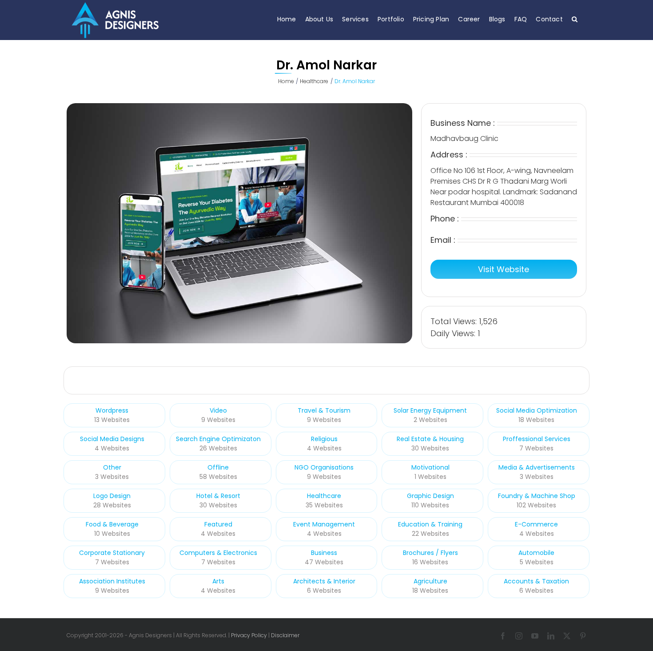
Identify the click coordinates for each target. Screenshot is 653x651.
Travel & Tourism (324, 410)
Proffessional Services (536, 438)
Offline (218, 467)
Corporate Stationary (112, 552)
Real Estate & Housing (430, 438)
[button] (574, 19)
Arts (218, 581)
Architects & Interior (324, 581)
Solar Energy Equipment (430, 410)
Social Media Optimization (536, 410)
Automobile (536, 552)
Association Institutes (112, 581)
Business (324, 552)
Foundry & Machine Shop (536, 495)
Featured (218, 524)
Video (218, 410)
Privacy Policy (249, 635)
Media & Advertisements (536, 467)
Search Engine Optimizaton (218, 438)
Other (112, 467)
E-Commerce (536, 524)
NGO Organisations (324, 467)
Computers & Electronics (218, 552)
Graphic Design (430, 495)
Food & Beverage (112, 524)
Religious (324, 438)
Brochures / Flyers (430, 552)
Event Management (324, 524)
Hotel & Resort (218, 495)
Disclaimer (285, 635)
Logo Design (112, 495)
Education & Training (430, 524)
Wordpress (112, 410)
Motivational (430, 467)
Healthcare (324, 495)
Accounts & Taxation (536, 581)
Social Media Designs (112, 438)
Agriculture (430, 581)
